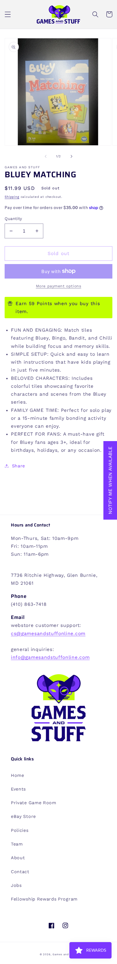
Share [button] (18, 465)
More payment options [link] (58, 286)
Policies (20, 830)
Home (17, 775)
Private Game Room (33, 802)
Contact (20, 871)
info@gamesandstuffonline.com (50, 657)
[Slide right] (71, 156)
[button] (8, 14)
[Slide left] (46, 156)
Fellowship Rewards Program (44, 899)
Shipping (12, 197)
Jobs (16, 885)
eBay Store (23, 816)
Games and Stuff (65, 954)
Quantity (13, 218)
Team (17, 844)
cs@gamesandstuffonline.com (48, 633)
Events (18, 789)
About (18, 857)
